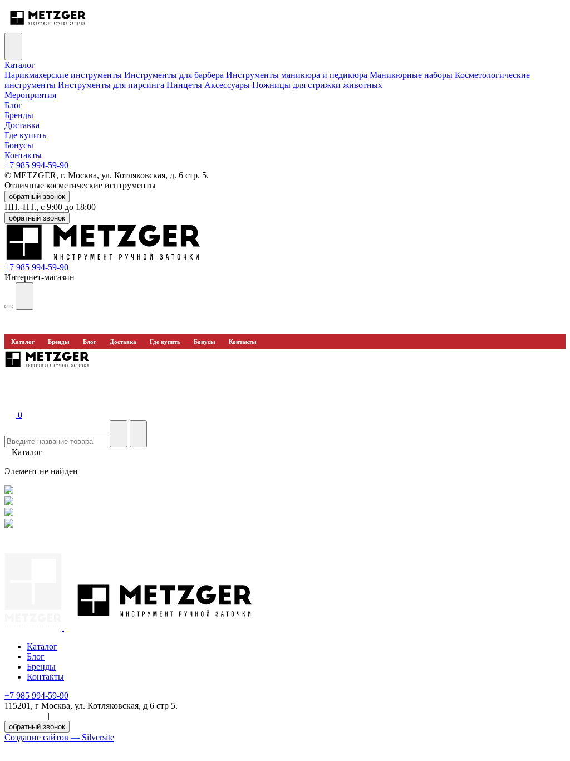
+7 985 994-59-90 (36, 165)
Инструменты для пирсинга (111, 85)
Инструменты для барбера (174, 75)
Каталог (19, 65)
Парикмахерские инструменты (63, 75)
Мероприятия (30, 95)
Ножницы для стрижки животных (317, 85)
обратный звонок (37, 196)
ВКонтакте (25, 715)
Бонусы (18, 145)
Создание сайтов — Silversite (59, 737)
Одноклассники (82, 715)
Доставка (22, 125)
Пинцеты (184, 85)
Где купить (25, 135)
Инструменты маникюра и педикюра (296, 75)
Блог (13, 105)
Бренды (18, 115)
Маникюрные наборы (411, 75)
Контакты (23, 155)
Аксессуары (227, 85)
